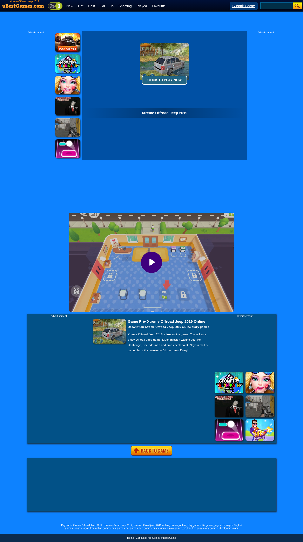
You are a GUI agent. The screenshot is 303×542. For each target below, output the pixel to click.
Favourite (159, 6)
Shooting (125, 6)
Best (91, 6)
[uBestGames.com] (23, 4)
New (69, 6)
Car (102, 6)
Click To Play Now (164, 80)
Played (142, 6)
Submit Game (243, 6)
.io (112, 6)
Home (130, 537)
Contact (140, 537)
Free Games (153, 537)
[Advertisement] (151, 21)
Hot (80, 6)
